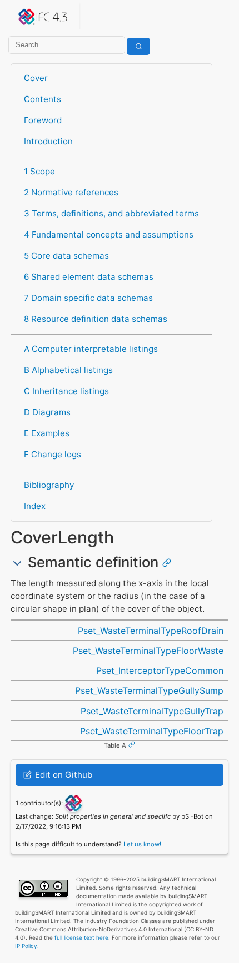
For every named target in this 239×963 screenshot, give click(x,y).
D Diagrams (47, 412)
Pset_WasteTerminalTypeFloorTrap (151, 731)
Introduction (48, 141)
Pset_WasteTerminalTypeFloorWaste (148, 650)
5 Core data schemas (66, 255)
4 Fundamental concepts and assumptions (108, 234)
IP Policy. (27, 945)
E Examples (46, 433)
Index (35, 506)
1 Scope (39, 171)
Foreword (43, 120)
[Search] (138, 46)
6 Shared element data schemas (88, 276)
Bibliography (49, 485)
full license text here (81, 937)
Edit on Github (62, 774)
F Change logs (52, 454)
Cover (36, 78)
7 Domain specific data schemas (88, 298)
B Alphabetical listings (68, 370)
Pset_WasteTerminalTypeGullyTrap (152, 711)
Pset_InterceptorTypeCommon (159, 670)
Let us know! (142, 844)
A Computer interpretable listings (91, 349)
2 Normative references (71, 192)
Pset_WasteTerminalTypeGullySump (149, 690)
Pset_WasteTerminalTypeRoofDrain (150, 630)
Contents (42, 99)
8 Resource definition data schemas (95, 319)
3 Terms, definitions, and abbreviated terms (111, 213)
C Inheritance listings (66, 391)
